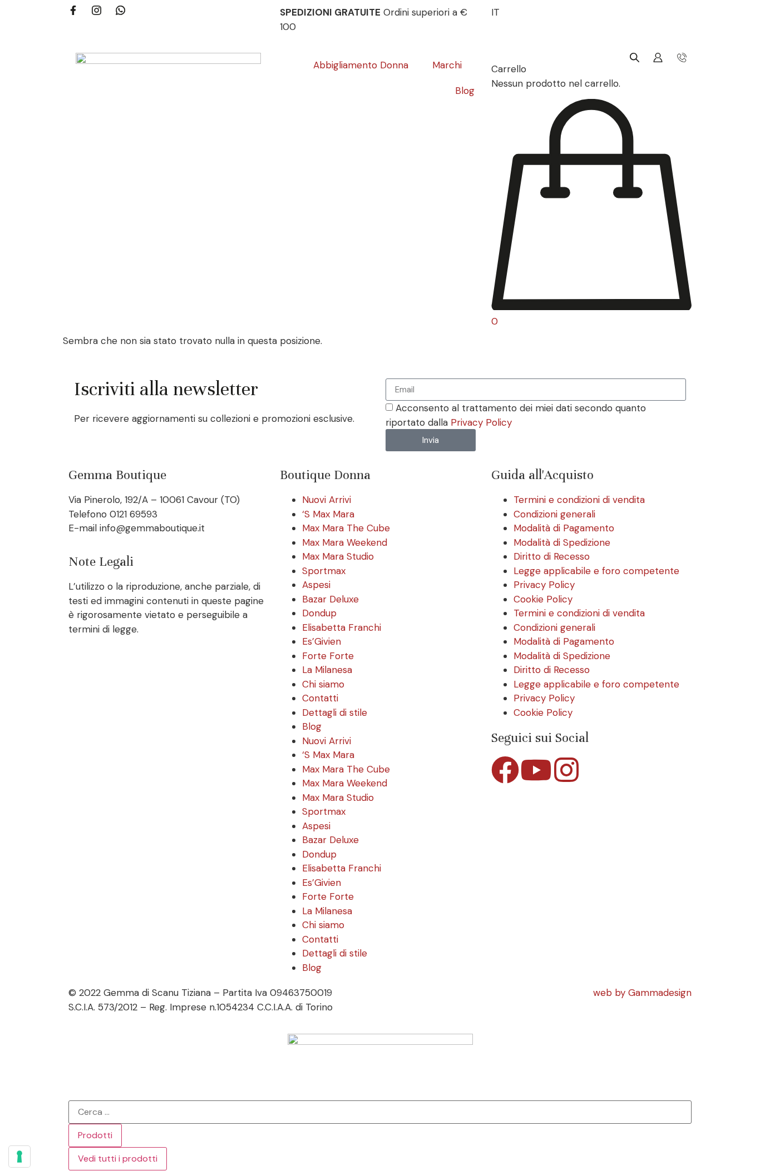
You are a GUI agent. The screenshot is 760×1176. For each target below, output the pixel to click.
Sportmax (324, 571)
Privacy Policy (481, 422)
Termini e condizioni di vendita (579, 500)
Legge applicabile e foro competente (596, 571)
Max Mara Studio (338, 556)
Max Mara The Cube (346, 528)
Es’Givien (321, 641)
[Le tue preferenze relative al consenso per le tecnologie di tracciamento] (19, 1156)
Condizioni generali (554, 514)
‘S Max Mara (328, 514)
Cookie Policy (543, 599)
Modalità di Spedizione (562, 542)
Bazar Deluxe (330, 599)
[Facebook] (505, 770)
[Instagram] (566, 770)
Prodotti (95, 1135)
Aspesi (316, 585)
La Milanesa (327, 670)
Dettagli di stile (334, 712)
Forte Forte (328, 656)
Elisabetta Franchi (341, 627)
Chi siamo (323, 684)
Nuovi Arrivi (326, 500)
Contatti (320, 698)
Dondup (319, 613)
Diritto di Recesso (552, 556)
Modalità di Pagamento (564, 528)
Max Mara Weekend (344, 542)
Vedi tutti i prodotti (117, 1158)
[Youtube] (536, 770)
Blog (312, 726)
